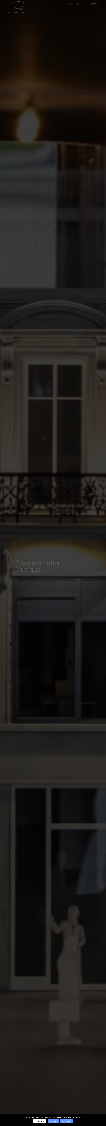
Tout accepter (39, 1121)
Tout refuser (53, 1121)
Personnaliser (66, 1121)
